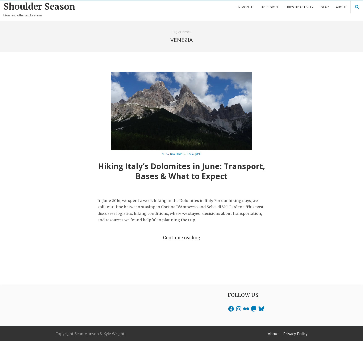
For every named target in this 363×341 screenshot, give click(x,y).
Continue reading (181, 237)
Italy (190, 154)
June (198, 154)
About (273, 333)
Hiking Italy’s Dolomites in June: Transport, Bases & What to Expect (181, 171)
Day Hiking (177, 154)
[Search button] (357, 6)
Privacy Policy (295, 333)
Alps (165, 154)
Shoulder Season (39, 6)
